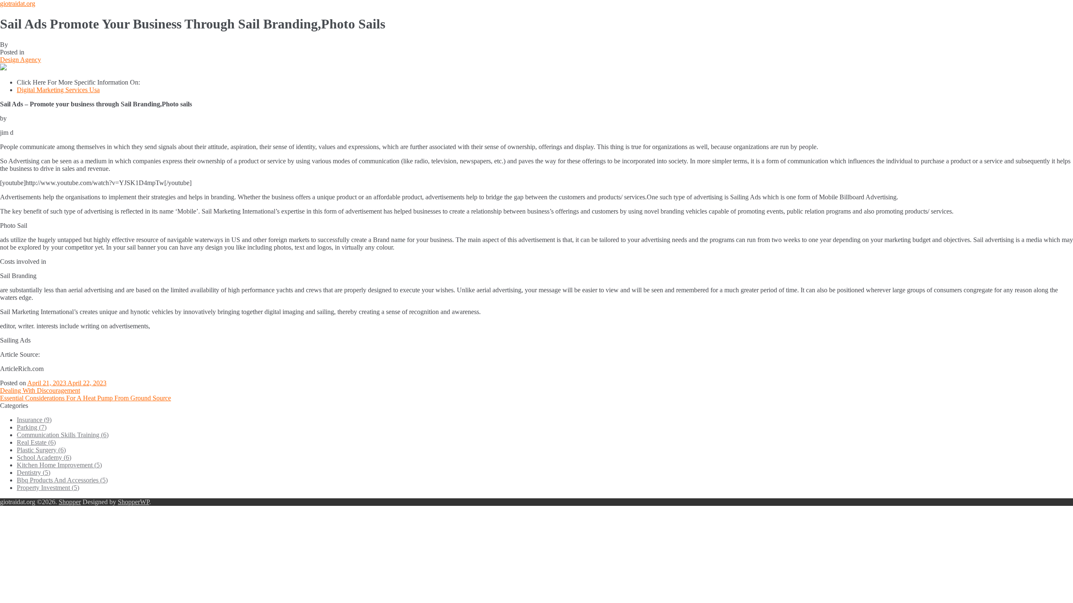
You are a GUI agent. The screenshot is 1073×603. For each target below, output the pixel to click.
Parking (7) (32, 427)
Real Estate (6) (36, 442)
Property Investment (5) (48, 487)
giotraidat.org (17, 3)
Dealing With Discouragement (40, 390)
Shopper (70, 501)
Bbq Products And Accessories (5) (62, 480)
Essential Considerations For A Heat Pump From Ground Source (85, 398)
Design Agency (20, 59)
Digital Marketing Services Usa (58, 89)
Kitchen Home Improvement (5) (59, 465)
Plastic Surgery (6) (41, 450)
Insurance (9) (34, 419)
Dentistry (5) (33, 472)
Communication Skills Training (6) (63, 434)
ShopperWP (133, 501)
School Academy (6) (44, 457)
